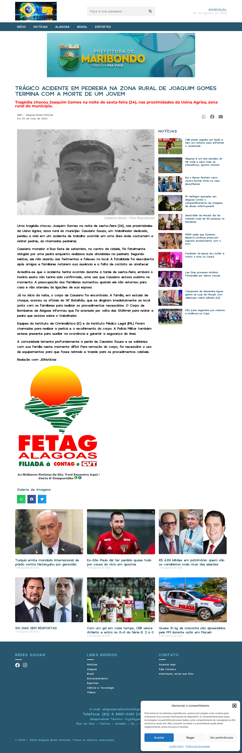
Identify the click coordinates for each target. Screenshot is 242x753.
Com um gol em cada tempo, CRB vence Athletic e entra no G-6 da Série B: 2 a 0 (120, 630)
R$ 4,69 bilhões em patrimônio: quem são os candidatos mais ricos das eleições (191, 562)
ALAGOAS (62, 26)
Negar (190, 737)
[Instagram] (25, 665)
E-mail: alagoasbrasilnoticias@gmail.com (121, 709)
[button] (234, 706)
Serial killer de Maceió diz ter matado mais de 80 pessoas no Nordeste (204, 218)
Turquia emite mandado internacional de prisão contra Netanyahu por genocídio (47, 562)
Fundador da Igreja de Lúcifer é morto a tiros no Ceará (204, 255)
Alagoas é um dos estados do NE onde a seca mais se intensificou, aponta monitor (203, 162)
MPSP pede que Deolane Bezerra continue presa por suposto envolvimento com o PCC (203, 239)
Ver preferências (221, 737)
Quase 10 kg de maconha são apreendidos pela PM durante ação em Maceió (192, 630)
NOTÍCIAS (40, 26)
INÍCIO (21, 26)
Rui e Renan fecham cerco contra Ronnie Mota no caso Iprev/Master (202, 180)
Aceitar (159, 737)
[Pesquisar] (150, 11)
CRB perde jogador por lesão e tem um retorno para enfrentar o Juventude (204, 143)
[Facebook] (17, 665)
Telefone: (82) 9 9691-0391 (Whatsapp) (121, 714)
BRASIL (82, 26)
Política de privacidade (198, 746)
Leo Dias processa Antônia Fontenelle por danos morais (202, 274)
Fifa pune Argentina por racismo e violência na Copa (205, 311)
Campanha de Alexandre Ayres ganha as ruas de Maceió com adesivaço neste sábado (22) (204, 294)
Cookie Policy (176, 746)
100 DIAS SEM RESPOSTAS (36, 628)
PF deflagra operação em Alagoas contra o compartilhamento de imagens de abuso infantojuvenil (204, 201)
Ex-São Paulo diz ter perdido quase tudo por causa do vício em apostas (119, 562)
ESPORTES (103, 26)
